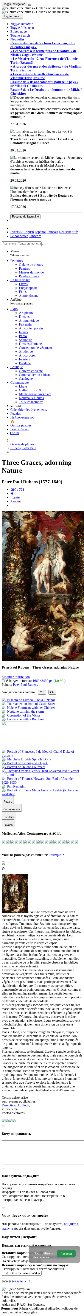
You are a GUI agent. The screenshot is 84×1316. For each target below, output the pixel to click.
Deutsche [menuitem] (65, 232)
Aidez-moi (9, 1304)
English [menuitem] (28, 232)
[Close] (44, 244)
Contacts (39, 1304)
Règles (24, 1308)
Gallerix (20, 1281)
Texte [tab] (15, 497)
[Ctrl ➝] (42, 755)
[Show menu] (29, 5)
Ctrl (42, 692)
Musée (20, 253)
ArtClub (21, 301)
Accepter (66, 1253)
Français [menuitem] (52, 232)
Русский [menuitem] (16, 232)
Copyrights (29, 1312)
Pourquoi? (56, 855)
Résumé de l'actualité (25, 216)
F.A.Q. (22, 1304)
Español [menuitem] (40, 232)
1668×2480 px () (49, 681)
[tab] (17, 489)
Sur (30, 1304)
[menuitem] (75, 232)
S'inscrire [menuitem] (35, 236)
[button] (21, 24)
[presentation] (46, 505)
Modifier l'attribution (16, 677)
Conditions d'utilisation (45, 1308)
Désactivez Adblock (15, 1105)
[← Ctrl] (23, 719)
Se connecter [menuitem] (19, 236)
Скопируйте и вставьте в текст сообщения (33, 1269)
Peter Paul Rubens (25, 684)
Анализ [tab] (15, 501)
